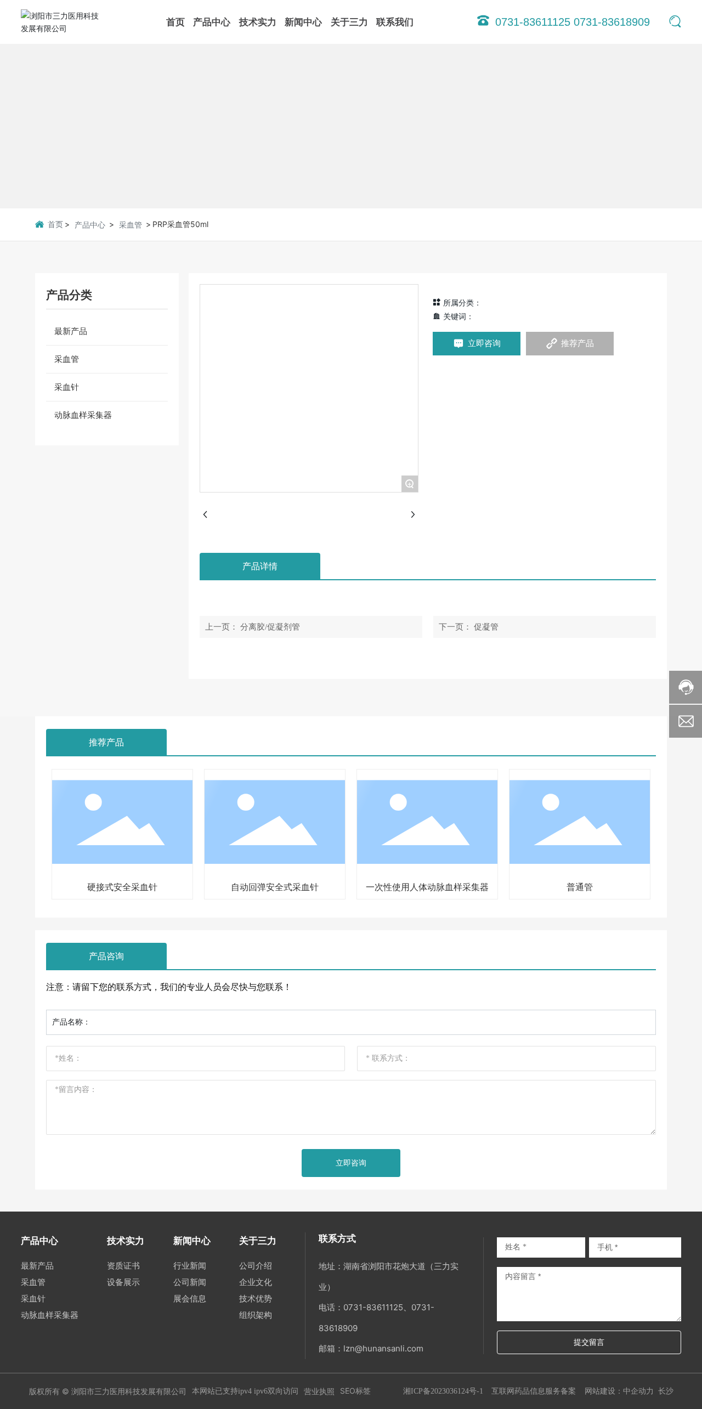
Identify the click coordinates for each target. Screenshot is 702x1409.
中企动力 (638, 1390)
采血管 (130, 224)
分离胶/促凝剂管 (270, 627)
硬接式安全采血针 (122, 886)
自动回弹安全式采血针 (275, 886)
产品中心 (90, 224)
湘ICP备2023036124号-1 (443, 1391)
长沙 (665, 1390)
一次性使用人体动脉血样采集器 (427, 886)
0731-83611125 (373, 1307)
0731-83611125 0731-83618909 (572, 22)
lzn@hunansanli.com (383, 1348)
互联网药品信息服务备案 (533, 1390)
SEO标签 (355, 1390)
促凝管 (486, 627)
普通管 (580, 886)
